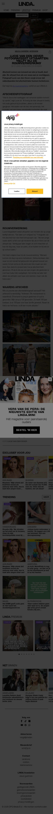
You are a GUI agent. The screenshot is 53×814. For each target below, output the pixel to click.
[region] (26, 154)
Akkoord (35, 191)
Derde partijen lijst (9, 183)
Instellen (16, 191)
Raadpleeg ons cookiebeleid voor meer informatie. (28, 157)
